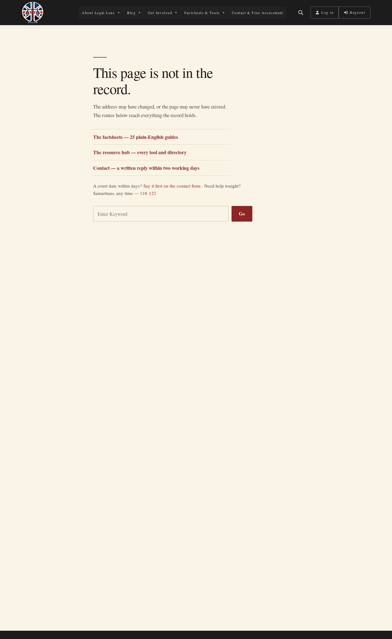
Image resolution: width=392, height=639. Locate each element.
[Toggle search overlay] (300, 12)
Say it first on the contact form (172, 186)
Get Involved (160, 12)
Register (357, 12)
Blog (131, 12)
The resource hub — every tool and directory (140, 152)
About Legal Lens (98, 12)
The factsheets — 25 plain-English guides (135, 136)
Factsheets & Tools (202, 12)
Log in (327, 12)
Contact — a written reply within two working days (146, 167)
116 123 (148, 193)
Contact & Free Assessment (257, 12)
